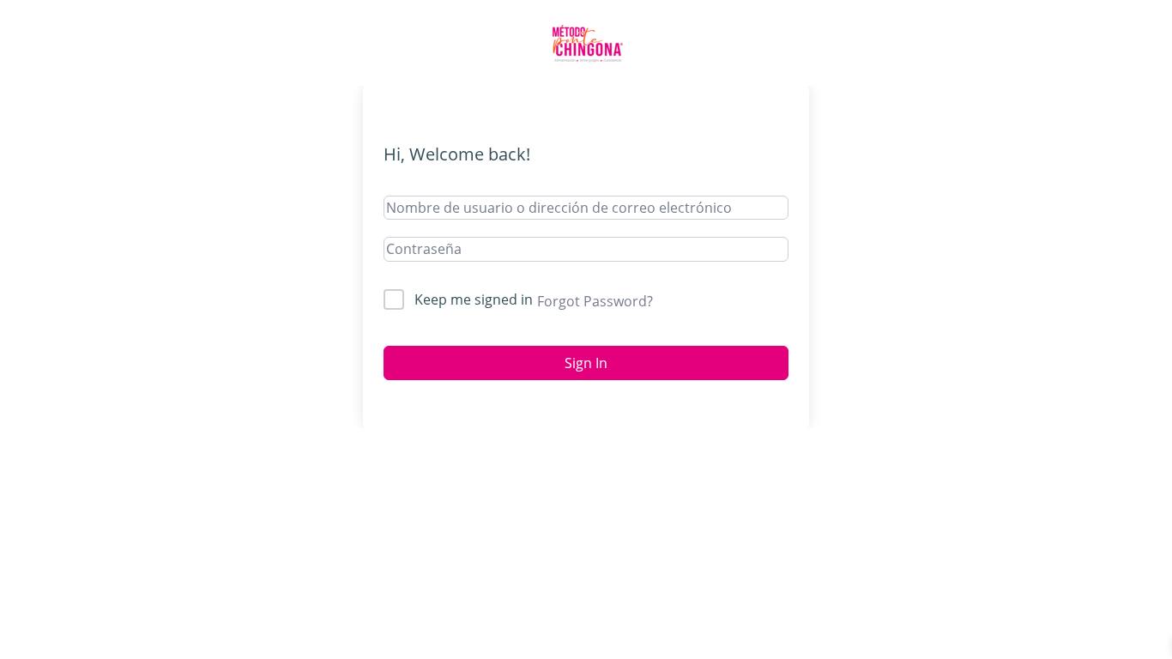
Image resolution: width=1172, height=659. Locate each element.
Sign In (586, 363)
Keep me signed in (473, 299)
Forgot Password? (595, 301)
